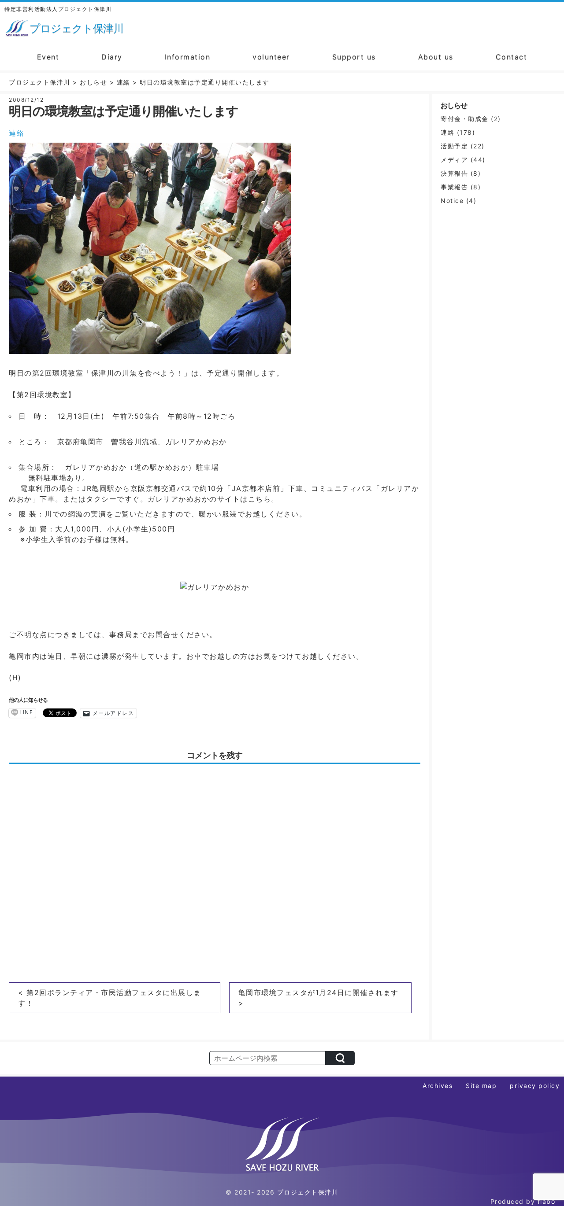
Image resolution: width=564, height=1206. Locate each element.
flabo (547, 1201)
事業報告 (454, 187)
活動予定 (454, 146)
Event (48, 56)
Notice (452, 200)
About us (435, 56)
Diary (111, 56)
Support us (354, 56)
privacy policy (535, 1085)
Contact (511, 56)
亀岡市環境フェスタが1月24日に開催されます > (318, 997)
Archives (438, 1085)
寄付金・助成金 (465, 118)
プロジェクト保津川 (308, 1192)
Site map (481, 1085)
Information (188, 56)
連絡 (16, 133)
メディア (454, 159)
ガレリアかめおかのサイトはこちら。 (213, 498)
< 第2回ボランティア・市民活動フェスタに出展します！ (109, 997)
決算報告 (454, 173)
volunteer (271, 56)
